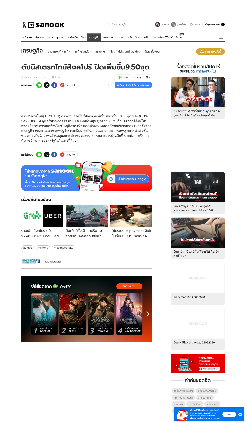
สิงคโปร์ (27, 248)
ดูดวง (59, 37)
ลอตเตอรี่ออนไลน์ (207, 391)
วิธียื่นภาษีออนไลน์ (183, 391)
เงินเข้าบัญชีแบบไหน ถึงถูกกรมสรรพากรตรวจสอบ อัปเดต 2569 (193, 208)
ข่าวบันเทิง (72, 37)
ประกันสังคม (195, 404)
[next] (147, 314)
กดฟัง (125, 77)
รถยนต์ (120, 37)
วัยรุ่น (138, 37)
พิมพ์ (57, 77)
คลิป (146, 37)
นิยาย (179, 37)
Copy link (70, 85)
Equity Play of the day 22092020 (194, 342)
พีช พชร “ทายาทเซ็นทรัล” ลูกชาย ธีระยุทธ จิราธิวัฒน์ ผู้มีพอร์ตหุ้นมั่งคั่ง (197, 113)
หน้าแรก (27, 37)
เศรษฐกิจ (94, 37)
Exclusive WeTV (163, 37)
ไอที (130, 37)
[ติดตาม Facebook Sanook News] (198, 363)
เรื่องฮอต (40, 37)
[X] (47, 85)
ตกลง (229, 414)
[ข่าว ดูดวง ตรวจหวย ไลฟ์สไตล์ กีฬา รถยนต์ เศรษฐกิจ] (42, 25)
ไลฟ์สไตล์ (107, 37)
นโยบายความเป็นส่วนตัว (198, 418)
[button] (109, 24)
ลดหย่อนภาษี (205, 397)
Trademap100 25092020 (189, 297)
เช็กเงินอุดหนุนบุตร (183, 397)
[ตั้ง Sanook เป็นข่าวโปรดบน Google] (86, 176)
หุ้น (71, 116)
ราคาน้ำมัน (212, 404)
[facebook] (54, 85)
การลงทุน (43, 248)
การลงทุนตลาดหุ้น (63, 248)
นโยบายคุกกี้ (215, 418)
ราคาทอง (178, 404)
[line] (39, 85)
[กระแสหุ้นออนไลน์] (31, 262)
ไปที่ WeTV (129, 286)
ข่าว (50, 37)
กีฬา (83, 37)
